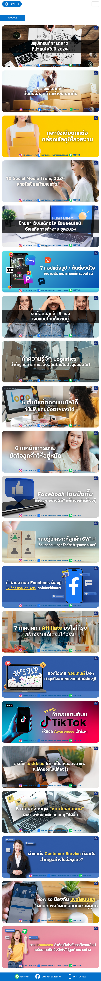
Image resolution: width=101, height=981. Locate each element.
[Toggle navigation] (95, 4)
